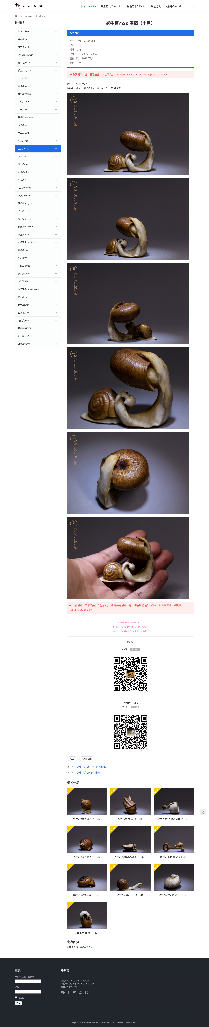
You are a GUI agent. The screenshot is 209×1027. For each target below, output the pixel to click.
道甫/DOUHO (24, 273)
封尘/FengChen (25, 54)
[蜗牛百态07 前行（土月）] (130, 881)
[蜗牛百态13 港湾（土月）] (87, 881)
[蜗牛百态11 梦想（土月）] (174, 843)
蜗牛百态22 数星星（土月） (174, 895)
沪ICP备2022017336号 (112, 1022)
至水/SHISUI (24, 211)
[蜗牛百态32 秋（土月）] (130, 805)
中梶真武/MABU (26, 242)
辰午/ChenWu (24, 94)
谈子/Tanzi (23, 164)
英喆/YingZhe (24, 70)
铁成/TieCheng (25, 117)
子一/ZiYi (22, 109)
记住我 (21, 997)
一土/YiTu (22, 78)
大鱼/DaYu (23, 125)
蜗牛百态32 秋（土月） (130, 819)
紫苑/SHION (24, 234)
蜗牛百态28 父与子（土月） (92, 766)
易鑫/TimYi (23, 140)
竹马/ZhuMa (24, 133)
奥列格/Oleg (24, 62)
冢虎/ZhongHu (25, 203)
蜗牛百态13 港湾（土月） (87, 895)
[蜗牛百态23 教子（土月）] (87, 805)
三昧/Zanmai (24, 265)
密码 (17, 987)
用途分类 (156, 6)
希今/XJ (22, 179)
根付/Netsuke (88, 6)
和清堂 (135, 1022)
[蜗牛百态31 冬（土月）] (87, 919)
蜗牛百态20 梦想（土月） (87, 857)
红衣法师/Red (24, 47)
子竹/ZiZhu (23, 101)
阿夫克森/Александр (28, 289)
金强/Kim (22, 39)
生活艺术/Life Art (136, 6)
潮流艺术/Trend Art (111, 6)
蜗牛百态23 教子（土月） (87, 819)
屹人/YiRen (23, 31)
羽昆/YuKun (23, 172)
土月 (73, 758)
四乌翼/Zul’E (24, 336)
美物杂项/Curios (174, 6)
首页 (17, 16)
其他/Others (24, 344)
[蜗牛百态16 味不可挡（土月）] (174, 805)
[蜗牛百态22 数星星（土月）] (174, 881)
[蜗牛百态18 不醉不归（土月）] (130, 843)
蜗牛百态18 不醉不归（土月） (130, 857)
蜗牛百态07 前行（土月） (130, 895)
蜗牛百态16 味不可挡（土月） (173, 819)
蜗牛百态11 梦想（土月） (174, 857)
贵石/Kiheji (23, 297)
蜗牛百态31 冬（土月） (87, 933)
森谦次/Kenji (24, 281)
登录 (90, 947)
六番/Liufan (23, 304)
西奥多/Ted (23, 312)
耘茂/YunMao (24, 187)
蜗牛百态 (87, 758)
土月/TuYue (23, 148)
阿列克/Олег (24, 320)
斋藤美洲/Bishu (25, 226)
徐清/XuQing (24, 86)
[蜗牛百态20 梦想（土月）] (87, 843)
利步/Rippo (23, 250)
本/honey (22, 156)
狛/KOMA (22, 258)
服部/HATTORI (25, 328)
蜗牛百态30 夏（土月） (90, 772)
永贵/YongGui (24, 195)
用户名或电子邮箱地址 (25, 976)
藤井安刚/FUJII (25, 219)
